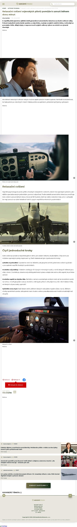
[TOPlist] (3, 526)
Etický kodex (38, 511)
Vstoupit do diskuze (16, 385)
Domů (4, 8)
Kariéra (38, 508)
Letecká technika (13, 8)
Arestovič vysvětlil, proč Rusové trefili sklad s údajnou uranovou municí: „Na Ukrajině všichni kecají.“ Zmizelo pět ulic (28, 461)
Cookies (38, 509)
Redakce (38, 506)
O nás (38, 512)
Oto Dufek (6, 18)
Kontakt (38, 504)
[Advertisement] (38, 44)
